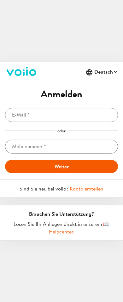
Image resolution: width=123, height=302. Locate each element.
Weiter (62, 166)
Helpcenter (61, 231)
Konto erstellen (86, 188)
